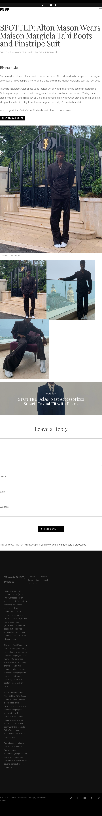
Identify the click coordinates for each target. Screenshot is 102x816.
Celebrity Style (33, 52)
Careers (30, 580)
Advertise (43, 577)
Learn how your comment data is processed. (63, 544)
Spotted (54, 52)
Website (4, 507)
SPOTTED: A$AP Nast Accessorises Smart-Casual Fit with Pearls (51, 398)
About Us (32, 577)
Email (4, 491)
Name (4, 476)
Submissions (41, 580)
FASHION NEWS (45, 52)
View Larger (25, 288)
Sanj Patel (5, 52)
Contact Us (32, 583)
